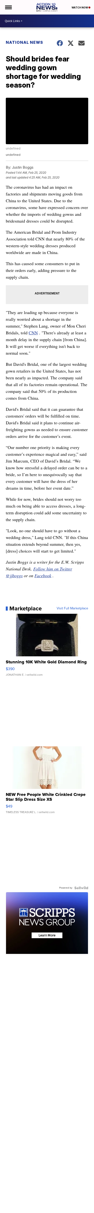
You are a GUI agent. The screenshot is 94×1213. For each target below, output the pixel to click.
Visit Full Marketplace (72, 608)
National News (24, 42)
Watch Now (80, 7)
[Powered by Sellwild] (81, 888)
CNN (33, 333)
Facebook (42, 575)
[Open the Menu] (8, 7)
